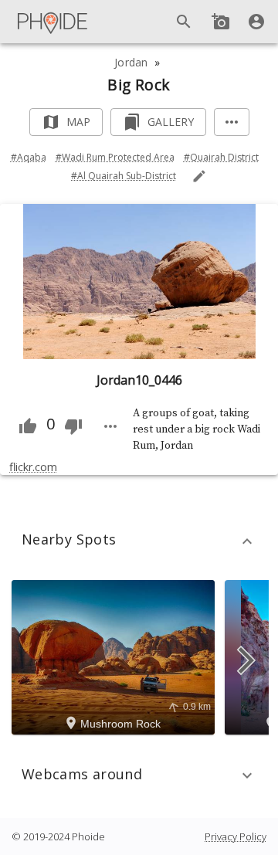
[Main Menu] (53, 21)
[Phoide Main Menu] (53, 21)
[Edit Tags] (199, 176)
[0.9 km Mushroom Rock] (115, 655)
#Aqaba (28, 157)
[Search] (183, 21)
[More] (231, 122)
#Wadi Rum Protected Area (115, 157)
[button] (139, 541)
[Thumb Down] (73, 426)
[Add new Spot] (220, 21)
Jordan (131, 62)
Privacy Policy (235, 836)
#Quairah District (221, 157)
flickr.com (33, 467)
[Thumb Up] (27, 426)
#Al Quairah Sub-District (123, 175)
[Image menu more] (110, 426)
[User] (256, 21)
